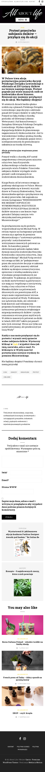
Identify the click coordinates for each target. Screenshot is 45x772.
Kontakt (32, 1)
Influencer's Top (22, 639)
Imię (4, 472)
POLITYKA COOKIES (23, 747)
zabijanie (6, 377)
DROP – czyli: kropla (22, 713)
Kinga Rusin (25, 372)
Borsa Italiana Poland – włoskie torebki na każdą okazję (22, 643)
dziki (5, 372)
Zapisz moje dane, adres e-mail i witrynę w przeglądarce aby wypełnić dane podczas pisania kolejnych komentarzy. (22, 505)
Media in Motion (35, 762)
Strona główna (7, 1)
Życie (22, 27)
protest (36, 372)
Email (5, 480)
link (15, 344)
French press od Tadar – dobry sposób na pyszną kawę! (22, 678)
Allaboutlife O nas (21, 1)
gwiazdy (14, 372)
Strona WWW (9, 487)
